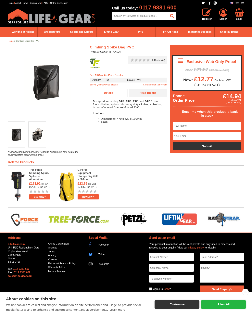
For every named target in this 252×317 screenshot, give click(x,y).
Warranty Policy (56, 267)
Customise (177, 304)
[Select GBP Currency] (231, 3)
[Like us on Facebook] (210, 3)
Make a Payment (57, 271)
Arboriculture (52, 31)
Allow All (223, 304)
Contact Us (35, 3)
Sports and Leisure (81, 31)
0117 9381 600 (158, 7)
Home (11, 3)
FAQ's (45, 3)
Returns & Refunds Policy (62, 263)
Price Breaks (148, 92)
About (18, 3)
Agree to (158, 288)
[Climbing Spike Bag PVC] (47, 81)
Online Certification (59, 3)
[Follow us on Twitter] (204, 3)
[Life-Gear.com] (51, 22)
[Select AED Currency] (242, 3)
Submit (207, 146)
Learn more (117, 309)
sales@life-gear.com (20, 275)
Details (108, 92)
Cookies (52, 259)
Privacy (52, 255)
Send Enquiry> (222, 289)
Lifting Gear (111, 31)
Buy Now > (40, 197)
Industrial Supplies (199, 31)
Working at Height (23, 31)
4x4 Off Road (170, 31)
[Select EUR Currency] (237, 3)
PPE (140, 31)
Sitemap (52, 247)
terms (167, 288)
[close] (245, 292)
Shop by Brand (229, 31)
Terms (51, 251)
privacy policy (196, 247)
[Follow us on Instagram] (216, 3)
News (25, 3)
